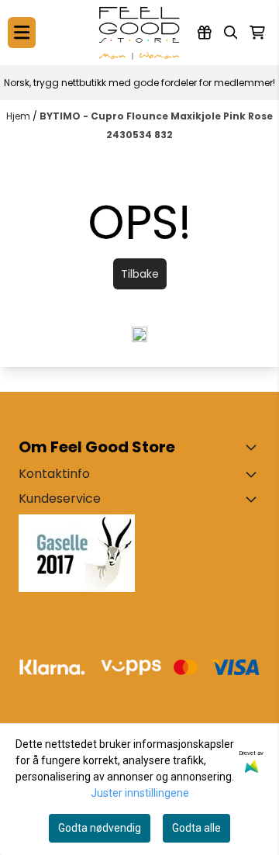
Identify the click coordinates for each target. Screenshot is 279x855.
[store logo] (139, 32)
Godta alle (196, 828)
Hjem (19, 116)
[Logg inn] (204, 32)
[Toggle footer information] (254, 447)
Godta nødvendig (99, 828)
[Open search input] (231, 33)
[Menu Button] (22, 32)
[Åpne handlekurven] (257, 32)
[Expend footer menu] (254, 499)
